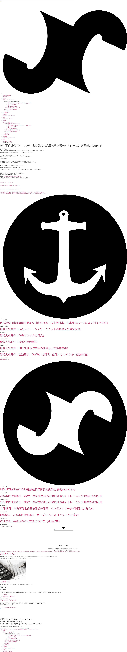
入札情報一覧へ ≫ (4, 359)
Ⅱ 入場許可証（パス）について (12, 107)
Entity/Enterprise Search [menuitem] (9, 648)
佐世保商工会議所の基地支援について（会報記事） (30, 521)
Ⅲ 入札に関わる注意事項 (11, 109)
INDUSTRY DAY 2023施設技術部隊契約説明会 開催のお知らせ (38, 489)
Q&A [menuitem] (4, 649)
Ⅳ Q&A (7, 111)
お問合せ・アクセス (7, 119)
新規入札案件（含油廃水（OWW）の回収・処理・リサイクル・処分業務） (45, 354)
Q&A (4, 117)
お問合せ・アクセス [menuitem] (7, 651)
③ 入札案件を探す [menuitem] (12, 638)
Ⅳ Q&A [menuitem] (7, 643)
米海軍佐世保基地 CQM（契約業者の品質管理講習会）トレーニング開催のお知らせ (51, 495)
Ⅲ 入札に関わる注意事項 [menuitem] (11, 641)
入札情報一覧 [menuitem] (6, 645)
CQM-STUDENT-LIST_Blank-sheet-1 (7, 188)
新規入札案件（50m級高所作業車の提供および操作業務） (34, 348)
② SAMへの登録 (12, 104)
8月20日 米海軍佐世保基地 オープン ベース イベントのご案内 (39, 514)
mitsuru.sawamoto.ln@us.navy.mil (12, 176)
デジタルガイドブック (8, 600)
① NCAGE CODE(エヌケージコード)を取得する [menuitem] (19, 635)
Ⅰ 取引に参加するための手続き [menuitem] (12, 633)
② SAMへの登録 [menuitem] (12, 637)
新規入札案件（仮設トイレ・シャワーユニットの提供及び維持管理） (41, 329)
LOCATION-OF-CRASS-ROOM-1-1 (7, 185)
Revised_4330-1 (3, 182)
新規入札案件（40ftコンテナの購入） (22, 335)
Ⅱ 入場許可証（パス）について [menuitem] (12, 640)
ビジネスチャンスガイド (8, 100)
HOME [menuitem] (4, 630)
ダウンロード (10, 182)
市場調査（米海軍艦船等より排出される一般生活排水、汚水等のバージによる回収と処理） (54, 322)
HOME (4, 98)
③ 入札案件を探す (12, 106)
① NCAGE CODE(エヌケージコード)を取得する (19, 103)
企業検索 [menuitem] (5, 646)
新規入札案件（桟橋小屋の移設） (20, 341)
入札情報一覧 (6, 112)
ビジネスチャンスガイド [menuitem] (8, 632)
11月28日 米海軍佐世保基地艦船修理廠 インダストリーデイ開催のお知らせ (47, 508)
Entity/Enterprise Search (9, 115)
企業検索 (5, 114)
